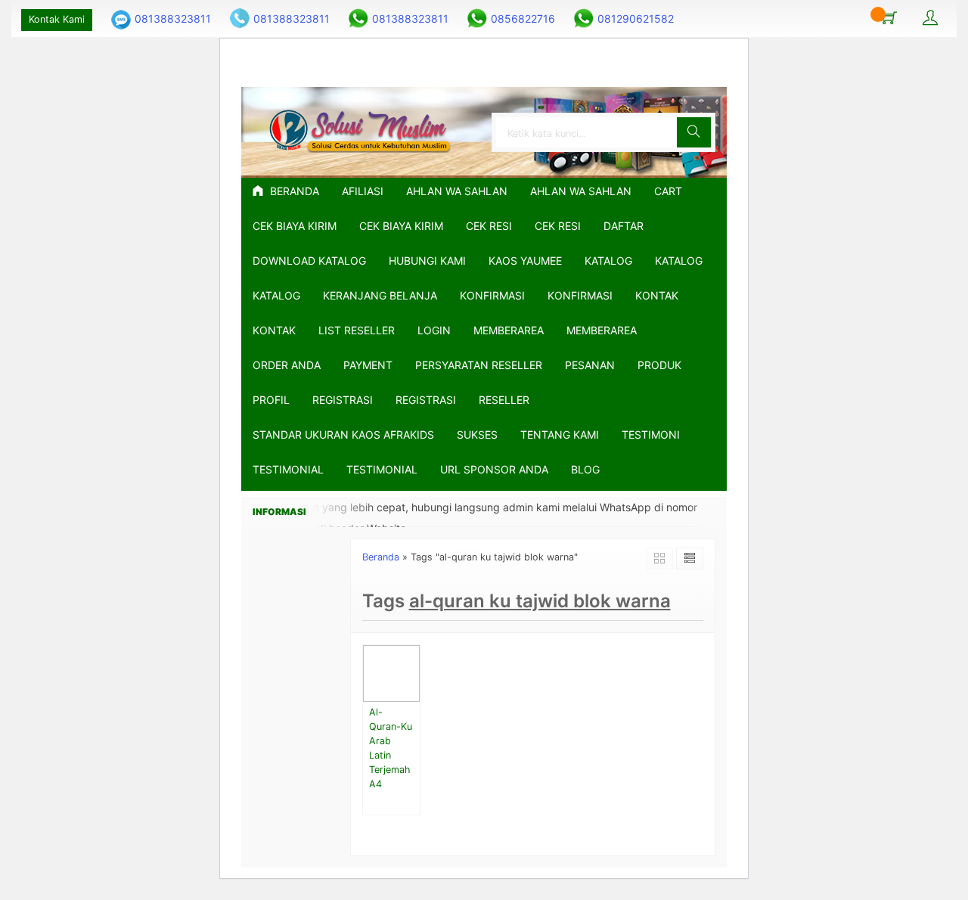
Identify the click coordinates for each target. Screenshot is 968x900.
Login (434, 330)
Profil (271, 399)
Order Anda (287, 364)
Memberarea (508, 330)
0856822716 (523, 18)
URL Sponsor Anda (494, 469)
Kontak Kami (57, 19)
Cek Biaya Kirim (295, 225)
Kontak (656, 295)
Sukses (477, 434)
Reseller (504, 399)
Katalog (608, 260)
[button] (694, 132)
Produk (659, 364)
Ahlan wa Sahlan (580, 191)
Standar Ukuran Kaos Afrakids (343, 434)
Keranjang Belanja (380, 295)
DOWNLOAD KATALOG (309, 260)
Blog (585, 469)
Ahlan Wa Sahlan (456, 191)
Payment (367, 364)
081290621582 (635, 18)
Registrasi (342, 399)
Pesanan (590, 364)
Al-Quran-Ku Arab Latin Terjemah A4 (390, 747)
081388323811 (173, 18)
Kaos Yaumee (525, 260)
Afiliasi (362, 191)
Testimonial (288, 469)
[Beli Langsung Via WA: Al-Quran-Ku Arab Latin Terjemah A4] (410, 690)
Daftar (623, 225)
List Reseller (356, 330)
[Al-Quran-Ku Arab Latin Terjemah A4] (391, 672)
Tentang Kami (559, 434)
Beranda (293, 191)
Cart (668, 191)
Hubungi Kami (427, 260)
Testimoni (651, 434)
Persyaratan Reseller (478, 364)
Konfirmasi (492, 295)
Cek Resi (489, 225)
